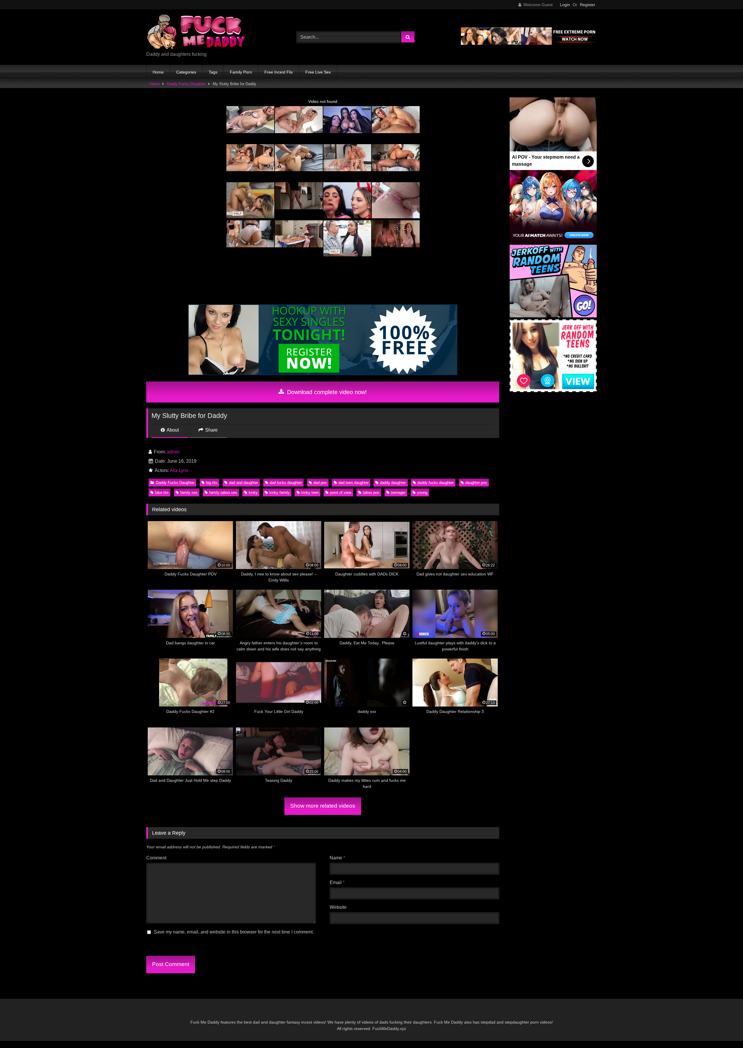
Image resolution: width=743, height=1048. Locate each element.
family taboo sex (223, 492)
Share (211, 430)
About (172, 430)
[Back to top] (725, 1030)
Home (158, 72)
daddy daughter (393, 482)
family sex (189, 492)
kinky (253, 492)
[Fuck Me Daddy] (197, 32)
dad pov (320, 482)
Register (587, 4)
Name (337, 857)
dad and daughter (243, 482)
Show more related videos (322, 806)
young (422, 492)
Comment (156, 857)
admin (173, 451)
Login (565, 4)
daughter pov (476, 482)
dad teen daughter (353, 482)
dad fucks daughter (286, 482)
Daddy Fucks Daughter (186, 84)
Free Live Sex (318, 72)
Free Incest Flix (278, 72)
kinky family (279, 492)
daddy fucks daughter (435, 482)
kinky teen (310, 492)
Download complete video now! (326, 392)
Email (337, 882)
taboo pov (371, 492)
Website (338, 907)
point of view (340, 492)
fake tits (162, 492)
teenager (398, 492)
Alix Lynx (179, 470)
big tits (211, 482)
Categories (186, 72)
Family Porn (241, 72)
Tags (213, 72)
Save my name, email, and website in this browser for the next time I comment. (234, 931)
